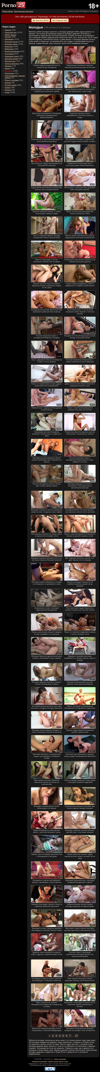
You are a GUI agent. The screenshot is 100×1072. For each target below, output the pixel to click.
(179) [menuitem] (10, 66)
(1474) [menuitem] (12, 39)
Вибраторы (9, 49)
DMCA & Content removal (55, 1061)
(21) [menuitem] (15, 77)
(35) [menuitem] (10, 83)
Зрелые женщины (12, 64)
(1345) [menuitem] (11, 71)
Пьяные (8, 83)
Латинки (8, 66)
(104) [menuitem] (10, 30)
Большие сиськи (11, 42)
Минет (7, 68)
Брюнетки (9, 46)
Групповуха (9, 54)
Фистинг (8, 90)
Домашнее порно (12, 56)
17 (76, 1035)
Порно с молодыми (60, 1059)
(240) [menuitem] (10, 87)
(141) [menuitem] (12, 73)
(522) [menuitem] (12, 54)
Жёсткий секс (10, 61)
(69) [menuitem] (10, 90)
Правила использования (39, 1061)
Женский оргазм (11, 59)
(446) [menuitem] (11, 49)
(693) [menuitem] (14, 64)
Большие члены (11, 44)
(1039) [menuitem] (10, 92)
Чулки (7, 92)
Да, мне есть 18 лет (41, 20)
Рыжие (7, 87)
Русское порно (10, 85)
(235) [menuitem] (11, 36)
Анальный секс (11, 32)
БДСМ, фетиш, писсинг (11, 36)
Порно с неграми (11, 80)
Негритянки (9, 73)
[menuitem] (7, 11)
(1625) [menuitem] (11, 46)
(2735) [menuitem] (14, 44)
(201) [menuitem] (14, 51)
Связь (66, 1061)
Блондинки (9, 39)
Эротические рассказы (23, 11)
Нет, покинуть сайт (59, 20)
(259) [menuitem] (13, 85)
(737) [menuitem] (12, 61)
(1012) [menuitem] (13, 32)
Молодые (8, 71)
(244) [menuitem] (14, 80)
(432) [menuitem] (10, 68)
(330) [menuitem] (14, 56)
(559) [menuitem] (13, 59)
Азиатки (8, 30)
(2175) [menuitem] (14, 42)
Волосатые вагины (12, 51)
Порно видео (7, 11)
